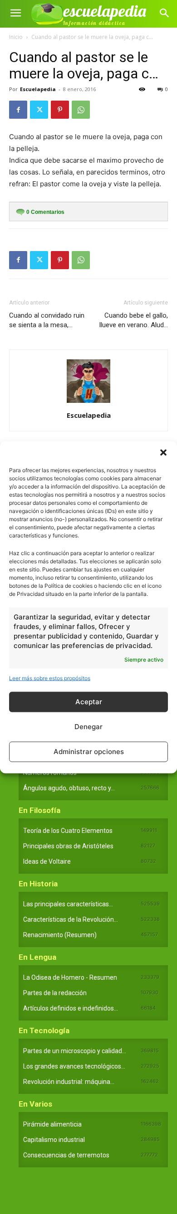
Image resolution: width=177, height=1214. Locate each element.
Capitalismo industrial (54, 1139)
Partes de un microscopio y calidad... (74, 1050)
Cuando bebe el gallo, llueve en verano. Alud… (133, 320)
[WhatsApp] (81, 110)
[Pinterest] (60, 110)
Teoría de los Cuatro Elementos (68, 830)
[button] (163, 452)
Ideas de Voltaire (47, 861)
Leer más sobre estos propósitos (49, 677)
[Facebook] (18, 110)
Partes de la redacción (55, 992)
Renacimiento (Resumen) (60, 934)
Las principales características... (68, 904)
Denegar (88, 726)
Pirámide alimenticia (52, 1124)
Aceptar (88, 701)
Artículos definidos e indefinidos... (70, 1008)
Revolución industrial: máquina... (68, 1081)
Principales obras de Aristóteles (68, 846)
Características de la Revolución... (70, 919)
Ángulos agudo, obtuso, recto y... (69, 788)
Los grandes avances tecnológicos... (74, 1066)
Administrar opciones (89, 751)
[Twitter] (39, 110)
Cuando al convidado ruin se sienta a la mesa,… (46, 320)
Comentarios (45, 212)
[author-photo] (88, 402)
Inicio (16, 37)
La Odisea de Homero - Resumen (70, 977)
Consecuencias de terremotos (66, 1155)
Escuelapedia (38, 89)
